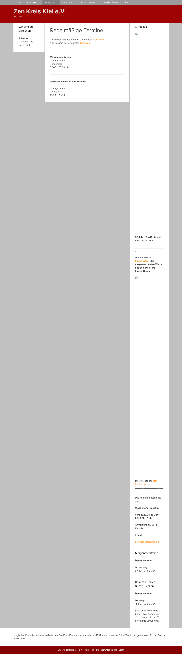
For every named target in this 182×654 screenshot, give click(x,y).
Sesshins (85, 43)
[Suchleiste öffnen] (164, 2)
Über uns (67, 2)
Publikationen (111, 2)
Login (121, 650)
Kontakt (31, 2)
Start (19, 2)
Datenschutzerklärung (107, 650)
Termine (49, 2)
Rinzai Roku (142, 261)
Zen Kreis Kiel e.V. (39, 11)
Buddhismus (88, 2)
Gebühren (98, 39)
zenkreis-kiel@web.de (147, 542)
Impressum (89, 650)
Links (127, 2)
